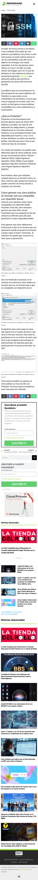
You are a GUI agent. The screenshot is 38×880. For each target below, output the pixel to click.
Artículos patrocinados (11, 859)
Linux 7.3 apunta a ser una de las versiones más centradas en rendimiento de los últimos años (26, 581)
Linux (3, 10)
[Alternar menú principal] (34, 4)
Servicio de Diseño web (26, 859)
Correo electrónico (10, 429)
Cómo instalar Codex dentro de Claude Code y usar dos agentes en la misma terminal (27, 603)
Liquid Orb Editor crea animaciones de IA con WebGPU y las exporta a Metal (25, 569)
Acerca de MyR (22, 862)
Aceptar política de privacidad (15, 438)
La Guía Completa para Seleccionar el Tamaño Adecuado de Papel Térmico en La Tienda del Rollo (18, 550)
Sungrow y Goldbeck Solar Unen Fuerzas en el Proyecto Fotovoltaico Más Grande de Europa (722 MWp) (18, 816)
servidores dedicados (24, 869)
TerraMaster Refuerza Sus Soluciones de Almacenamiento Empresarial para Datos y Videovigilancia (16, 676)
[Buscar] (34, 457)
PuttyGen (24, 76)
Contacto (14, 862)
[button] (19, 876)
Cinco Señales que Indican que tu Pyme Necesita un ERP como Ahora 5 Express (26, 591)
